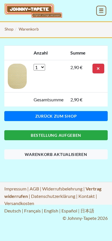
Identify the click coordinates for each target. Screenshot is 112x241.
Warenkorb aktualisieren (56, 154)
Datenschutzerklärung (53, 196)
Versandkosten (19, 203)
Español (69, 210)
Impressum (15, 188)
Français (32, 210)
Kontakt (86, 196)
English (51, 210)
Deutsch (12, 210)
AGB (34, 188)
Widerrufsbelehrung (62, 188)
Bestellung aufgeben (56, 135)
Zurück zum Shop (56, 116)
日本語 (87, 210)
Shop (9, 29)
